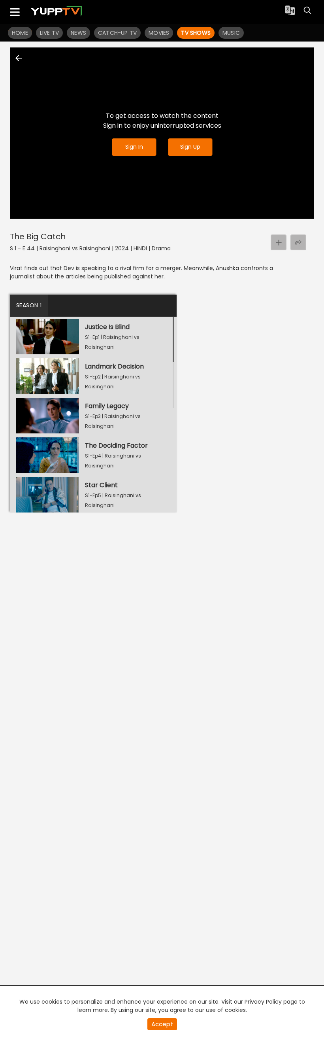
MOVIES (159, 33)
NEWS (78, 33)
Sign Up (190, 147)
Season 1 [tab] (28, 305)
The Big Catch (38, 236)
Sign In (134, 147)
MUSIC (231, 33)
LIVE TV (49, 33)
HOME (20, 33)
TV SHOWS (196, 33)
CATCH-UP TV (117, 33)
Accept (162, 1024)
